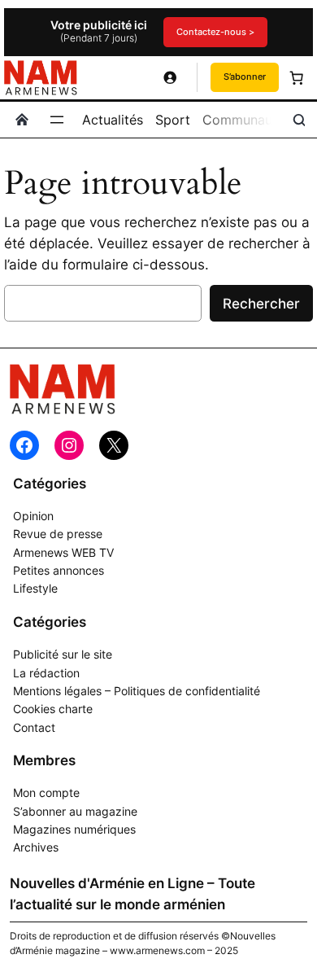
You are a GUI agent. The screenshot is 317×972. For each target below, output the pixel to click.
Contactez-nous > (215, 31)
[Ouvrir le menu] (57, 119)
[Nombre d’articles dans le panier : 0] (296, 77)
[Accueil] (22, 119)
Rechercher (261, 304)
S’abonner (245, 76)
